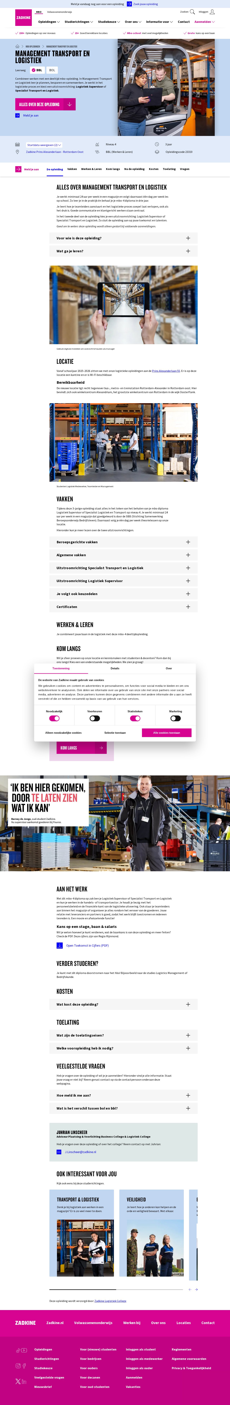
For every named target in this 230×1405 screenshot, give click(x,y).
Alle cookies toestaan (166, 732)
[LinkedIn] (24, 1383)
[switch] (95, 718)
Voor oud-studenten (94, 1387)
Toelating (169, 169)
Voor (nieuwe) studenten (98, 1349)
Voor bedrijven (90, 1359)
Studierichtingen (77, 22)
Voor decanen (90, 1377)
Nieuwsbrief (43, 1387)
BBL (39, 70)
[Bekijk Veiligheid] (155, 1248)
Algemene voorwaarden (189, 1359)
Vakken (72, 169)
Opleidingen (47, 22)
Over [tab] (169, 668)
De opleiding (55, 169)
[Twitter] (18, 1383)
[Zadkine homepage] (23, 25)
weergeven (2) (49, 145)
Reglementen (181, 1349)
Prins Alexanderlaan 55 (166, 371)
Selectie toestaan (115, 732)
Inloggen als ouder (139, 1368)
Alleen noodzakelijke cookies (63, 732)
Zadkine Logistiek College (110, 1301)
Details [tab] (115, 668)
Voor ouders (89, 1368)
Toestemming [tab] (61, 668)
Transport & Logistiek (78, 1199)
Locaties (183, 1323)
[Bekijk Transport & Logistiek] (85, 1248)
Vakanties (133, 1387)
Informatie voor (157, 22)
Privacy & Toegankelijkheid (191, 1368)
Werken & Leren (91, 169)
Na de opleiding (134, 169)
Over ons (131, 22)
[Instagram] (18, 1367)
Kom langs (113, 169)
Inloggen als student (141, 1349)
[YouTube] (24, 1352)
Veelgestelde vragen (49, 1377)
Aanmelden (203, 22)
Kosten (153, 169)
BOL (52, 70)
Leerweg (20, 70)
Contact (184, 22)
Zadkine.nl (55, 1323)
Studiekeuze (107, 22)
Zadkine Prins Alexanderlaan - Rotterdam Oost (55, 152)
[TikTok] (18, 1352)
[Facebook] (24, 1367)
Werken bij (132, 1323)
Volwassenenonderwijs (59, 11)
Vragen (184, 169)
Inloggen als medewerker (144, 1359)
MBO (39, 11)
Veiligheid (136, 1199)
